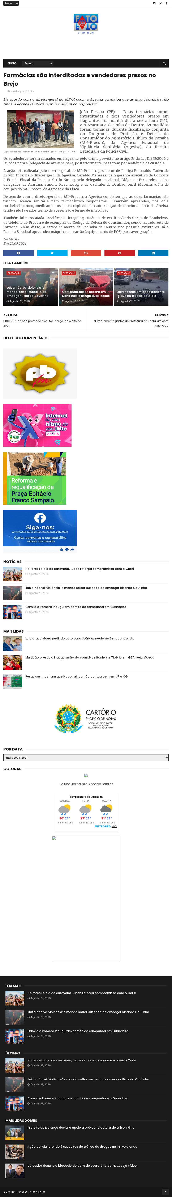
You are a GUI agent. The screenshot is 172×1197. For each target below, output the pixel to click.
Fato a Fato (37, 1191)
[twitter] (160, 3)
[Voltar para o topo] (165, 1192)
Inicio (11, 63)
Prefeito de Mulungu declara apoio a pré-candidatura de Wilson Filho (80, 1128)
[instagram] (154, 3)
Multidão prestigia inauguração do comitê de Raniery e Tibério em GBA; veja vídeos (89, 657)
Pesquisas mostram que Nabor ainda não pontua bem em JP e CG (76, 676)
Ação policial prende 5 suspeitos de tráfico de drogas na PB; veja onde (82, 1147)
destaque (17, 91)
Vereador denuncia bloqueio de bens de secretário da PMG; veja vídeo (82, 1166)
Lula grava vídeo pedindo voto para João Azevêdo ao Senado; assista (79, 638)
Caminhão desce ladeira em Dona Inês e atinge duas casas (86, 294)
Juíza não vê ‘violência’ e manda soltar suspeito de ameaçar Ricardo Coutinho (27, 292)
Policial (29, 91)
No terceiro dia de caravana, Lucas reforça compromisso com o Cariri (79, 569)
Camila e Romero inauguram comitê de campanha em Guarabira (75, 607)
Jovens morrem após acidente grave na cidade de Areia (141, 294)
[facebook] (166, 3)
